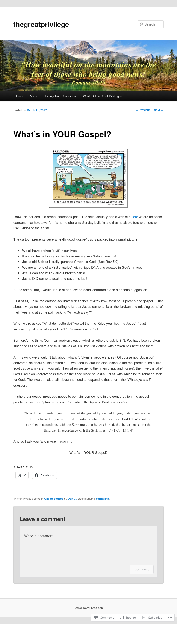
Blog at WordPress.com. (88, 608)
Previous (142, 110)
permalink (102, 498)
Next (159, 110)
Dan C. (72, 498)
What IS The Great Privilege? (102, 96)
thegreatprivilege (41, 24)
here (134, 216)
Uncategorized (53, 498)
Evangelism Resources (60, 96)
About (34, 96)
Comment (141, 569)
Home (19, 96)
